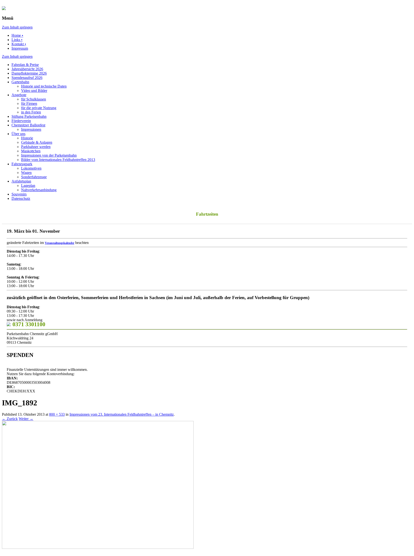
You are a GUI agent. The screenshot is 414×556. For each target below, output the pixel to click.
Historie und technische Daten (44, 86)
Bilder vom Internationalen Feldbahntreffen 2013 (58, 160)
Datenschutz (21, 198)
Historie (27, 138)
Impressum (20, 48)
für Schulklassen (33, 99)
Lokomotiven (31, 168)
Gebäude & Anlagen (36, 142)
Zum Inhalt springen (17, 27)
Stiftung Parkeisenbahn (29, 116)
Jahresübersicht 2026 (27, 69)
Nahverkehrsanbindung (39, 190)
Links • (17, 40)
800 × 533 (57, 414)
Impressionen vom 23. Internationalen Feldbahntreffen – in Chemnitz (121, 414)
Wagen (26, 173)
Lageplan (28, 185)
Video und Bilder (34, 91)
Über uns (18, 134)
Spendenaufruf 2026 (27, 78)
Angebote (19, 95)
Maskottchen (30, 151)
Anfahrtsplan (21, 181)
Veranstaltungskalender (59, 243)
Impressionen (31, 129)
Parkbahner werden (36, 147)
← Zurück (10, 419)
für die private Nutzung (38, 108)
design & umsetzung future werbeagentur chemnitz (87, 552)
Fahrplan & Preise (25, 65)
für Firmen (29, 103)
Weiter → (26, 419)
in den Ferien (31, 112)
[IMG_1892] (98, 547)
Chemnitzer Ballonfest (28, 125)
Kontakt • (19, 44)
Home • (17, 35)
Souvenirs (19, 194)
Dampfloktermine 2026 (29, 73)
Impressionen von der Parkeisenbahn (49, 155)
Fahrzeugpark (22, 164)
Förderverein (21, 121)
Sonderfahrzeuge (34, 177)
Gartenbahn (20, 82)
